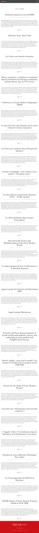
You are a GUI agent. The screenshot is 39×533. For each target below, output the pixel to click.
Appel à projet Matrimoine (19, 312)
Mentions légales (14, 530)
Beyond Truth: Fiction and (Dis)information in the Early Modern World (19, 243)
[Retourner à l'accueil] (4, 1)
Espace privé (25, 530)
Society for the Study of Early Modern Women (19, 386)
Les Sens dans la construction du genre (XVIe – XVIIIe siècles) (19, 195)
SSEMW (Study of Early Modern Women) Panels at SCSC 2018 (19, 502)
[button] (37, 1)
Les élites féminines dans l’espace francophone (19, 218)
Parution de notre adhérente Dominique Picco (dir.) (20, 455)
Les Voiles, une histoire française (19, 56)
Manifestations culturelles (27, 293)
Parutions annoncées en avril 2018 (19, 14)
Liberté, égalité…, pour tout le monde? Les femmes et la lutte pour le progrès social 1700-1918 (19, 362)
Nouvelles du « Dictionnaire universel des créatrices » (19, 409)
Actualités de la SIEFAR (23, 130)
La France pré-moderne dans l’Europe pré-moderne (19, 149)
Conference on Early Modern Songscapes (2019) (19, 103)
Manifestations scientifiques (26, 59)
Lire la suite (19, 29)
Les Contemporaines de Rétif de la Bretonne (19, 479)
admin (13, 17)
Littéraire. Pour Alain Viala (19, 35)
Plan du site (20, 530)
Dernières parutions (27, 17)
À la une (23, 459)
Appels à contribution (26, 84)
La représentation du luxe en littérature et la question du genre (19, 267)
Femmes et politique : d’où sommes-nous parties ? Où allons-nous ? (19, 172)
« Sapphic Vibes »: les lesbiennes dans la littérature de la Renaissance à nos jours (19, 432)
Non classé (31, 314)
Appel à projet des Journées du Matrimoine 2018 (19, 290)
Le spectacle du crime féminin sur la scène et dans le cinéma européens (19, 126)
